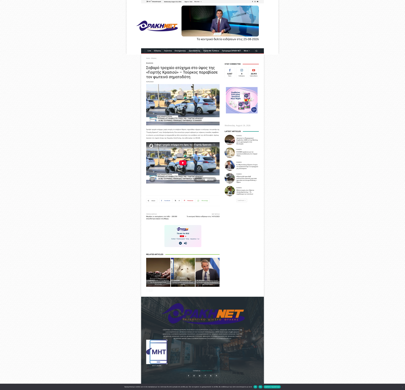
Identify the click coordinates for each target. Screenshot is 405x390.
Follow (241, 69)
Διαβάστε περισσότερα (272, 387)
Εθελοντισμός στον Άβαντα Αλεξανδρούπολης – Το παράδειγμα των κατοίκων (245, 192)
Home (148, 58)
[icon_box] (198, 2)
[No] (402, 387)
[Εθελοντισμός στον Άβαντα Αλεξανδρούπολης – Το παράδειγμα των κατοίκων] (230, 191)
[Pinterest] (205, 376)
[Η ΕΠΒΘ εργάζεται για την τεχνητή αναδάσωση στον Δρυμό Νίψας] (183, 272)
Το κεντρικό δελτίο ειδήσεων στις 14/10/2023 (203, 216)
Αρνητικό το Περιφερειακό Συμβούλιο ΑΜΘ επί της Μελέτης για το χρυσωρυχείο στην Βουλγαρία (158, 281)
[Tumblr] (211, 376)
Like (230, 69)
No (260, 387)
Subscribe (253, 69)
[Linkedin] (200, 376)
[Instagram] (255, 1)
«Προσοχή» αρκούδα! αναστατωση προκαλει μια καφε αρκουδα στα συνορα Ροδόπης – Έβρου (246, 179)
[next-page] (151, 290)
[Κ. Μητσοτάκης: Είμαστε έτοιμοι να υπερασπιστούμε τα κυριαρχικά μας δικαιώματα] (207, 272)
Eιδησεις (153, 58)
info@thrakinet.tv (206, 370)
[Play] (180, 243)
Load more (241, 200)
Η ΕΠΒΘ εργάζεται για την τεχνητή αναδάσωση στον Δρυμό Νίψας (182, 282)
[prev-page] (147, 290)
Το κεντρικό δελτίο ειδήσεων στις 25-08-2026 (228, 39)
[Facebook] (252, 1)
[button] (256, 50)
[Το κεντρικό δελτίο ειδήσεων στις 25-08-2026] (220, 21)
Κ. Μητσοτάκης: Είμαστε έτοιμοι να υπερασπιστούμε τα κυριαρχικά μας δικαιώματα (207, 282)
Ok (255, 387)
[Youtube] (257, 1)
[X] (216, 376)
